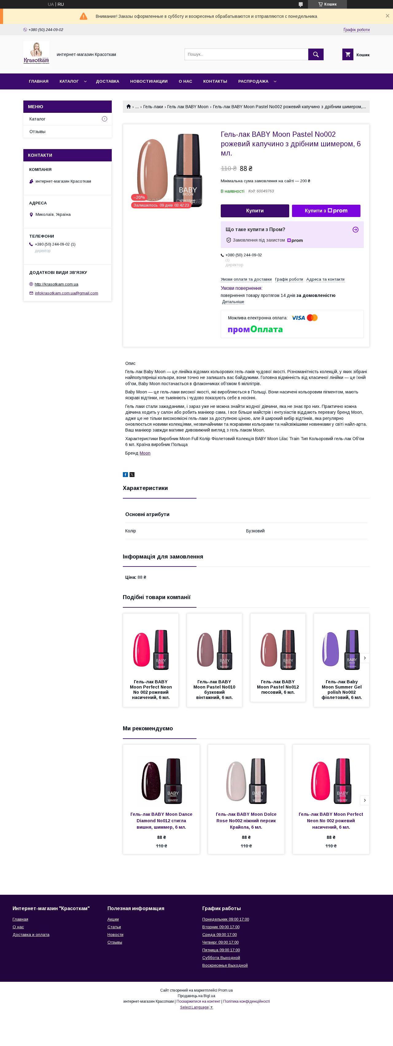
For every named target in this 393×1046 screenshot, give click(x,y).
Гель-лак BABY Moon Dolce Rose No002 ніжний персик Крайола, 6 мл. (247, 821)
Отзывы (37, 131)
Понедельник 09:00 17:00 (225, 919)
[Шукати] (316, 54)
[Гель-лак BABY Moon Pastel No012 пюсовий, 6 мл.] (278, 644)
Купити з (315, 210)
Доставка (107, 81)
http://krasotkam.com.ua (56, 284)
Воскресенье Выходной (225, 965)
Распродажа (253, 81)
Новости (115, 934)
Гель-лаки (153, 106)
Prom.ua (225, 990)
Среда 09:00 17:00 (219, 934)
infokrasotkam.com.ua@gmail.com (66, 293)
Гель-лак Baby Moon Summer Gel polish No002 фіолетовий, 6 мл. (342, 689)
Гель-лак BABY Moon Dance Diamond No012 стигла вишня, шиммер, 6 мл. (162, 821)
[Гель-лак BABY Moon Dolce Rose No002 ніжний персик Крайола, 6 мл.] (246, 775)
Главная (39, 81)
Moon (145, 453)
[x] (132, 475)
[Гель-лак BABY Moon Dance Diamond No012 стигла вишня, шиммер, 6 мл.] (161, 775)
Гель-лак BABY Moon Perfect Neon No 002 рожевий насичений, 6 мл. (151, 689)
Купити (255, 210)
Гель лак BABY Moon (187, 106)
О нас (185, 81)
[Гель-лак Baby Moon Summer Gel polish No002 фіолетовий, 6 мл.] (341, 644)
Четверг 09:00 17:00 (220, 942)
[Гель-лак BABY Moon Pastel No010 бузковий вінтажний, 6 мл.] (214, 644)
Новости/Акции (149, 81)
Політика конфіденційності (246, 1001)
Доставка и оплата (31, 934)
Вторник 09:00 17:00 (220, 927)
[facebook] (125, 475)
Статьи (114, 927)
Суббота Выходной (221, 957)
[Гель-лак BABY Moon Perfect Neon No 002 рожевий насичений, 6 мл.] (150, 644)
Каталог (69, 81)
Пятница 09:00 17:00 (221, 950)
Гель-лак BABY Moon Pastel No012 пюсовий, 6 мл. (278, 687)
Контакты (215, 81)
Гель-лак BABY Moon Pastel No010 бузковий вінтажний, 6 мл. (214, 689)
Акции (113, 919)
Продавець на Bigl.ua (196, 996)
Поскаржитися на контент (198, 1001)
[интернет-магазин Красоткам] (36, 65)
